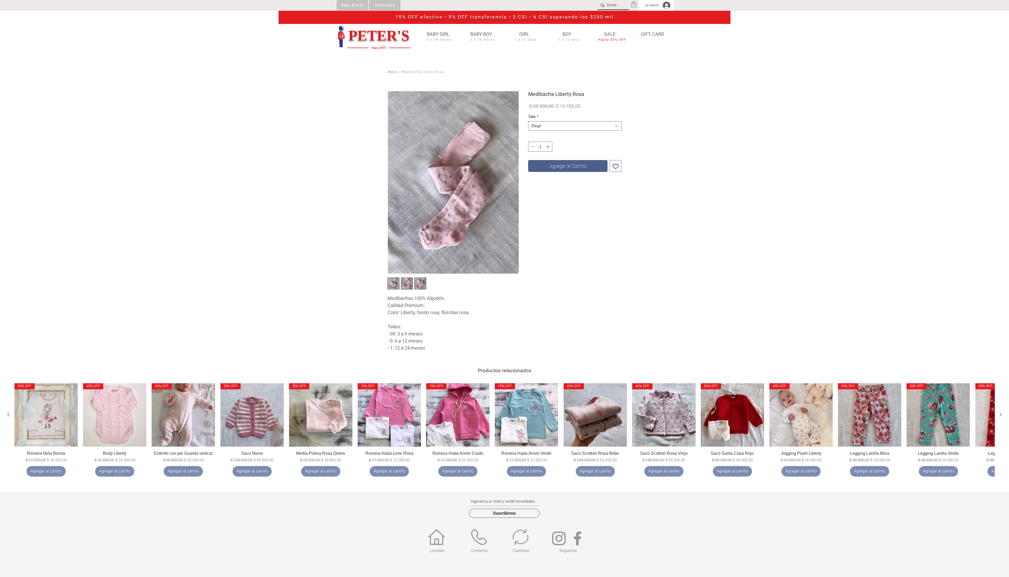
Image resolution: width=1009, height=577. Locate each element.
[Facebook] (577, 538)
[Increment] (548, 147)
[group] (504, 430)
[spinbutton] (540, 147)
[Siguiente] (1000, 414)
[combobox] (574, 126)
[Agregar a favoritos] (615, 166)
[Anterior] (8, 414)
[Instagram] (559, 538)
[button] (633, 4)
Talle (533, 116)
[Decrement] (532, 147)
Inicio (392, 72)
